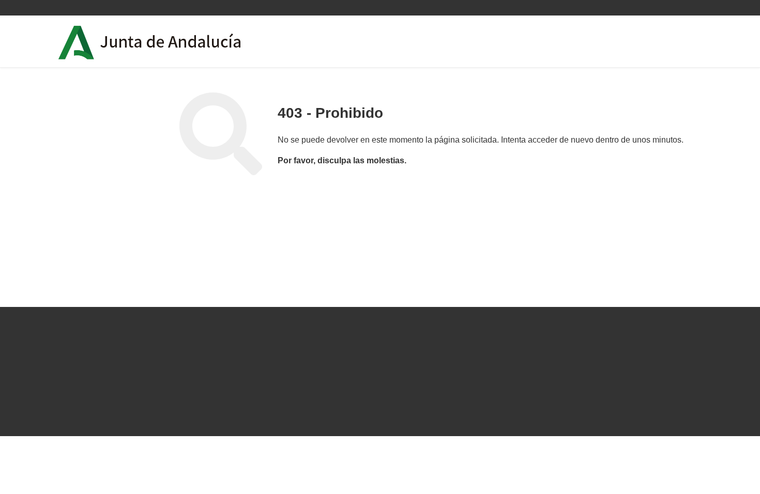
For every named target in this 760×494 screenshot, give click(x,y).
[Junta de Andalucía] (76, 43)
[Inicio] (179, 41)
